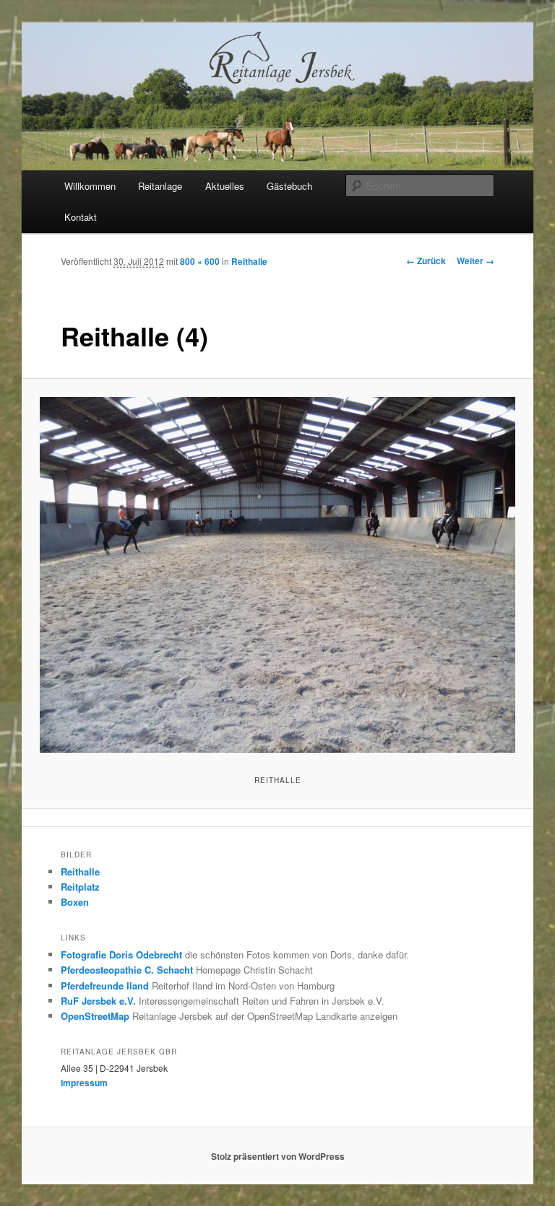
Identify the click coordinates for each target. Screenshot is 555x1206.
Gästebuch (289, 186)
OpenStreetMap (95, 1016)
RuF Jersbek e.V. (98, 1001)
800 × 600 (200, 261)
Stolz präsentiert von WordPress (278, 1156)
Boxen (75, 902)
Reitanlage (160, 186)
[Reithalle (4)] (278, 575)
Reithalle (249, 261)
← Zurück (426, 260)
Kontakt (80, 217)
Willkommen (90, 186)
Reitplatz (80, 886)
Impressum (84, 1082)
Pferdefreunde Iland (105, 985)
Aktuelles (224, 186)
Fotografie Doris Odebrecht (121, 954)
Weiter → (475, 260)
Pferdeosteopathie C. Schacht (127, 969)
